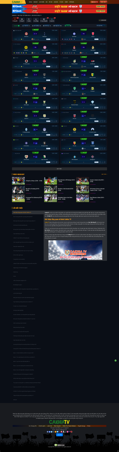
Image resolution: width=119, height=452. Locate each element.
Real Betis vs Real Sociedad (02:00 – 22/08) (66, 189)
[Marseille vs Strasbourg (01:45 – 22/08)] (18, 189)
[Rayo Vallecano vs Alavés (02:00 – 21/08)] (82, 198)
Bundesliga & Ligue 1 (17, 284)
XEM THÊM (104, 174)
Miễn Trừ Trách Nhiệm (69, 426)
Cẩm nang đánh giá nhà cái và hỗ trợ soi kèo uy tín (23, 242)
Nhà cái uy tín (95, 2)
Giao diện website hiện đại (18, 246)
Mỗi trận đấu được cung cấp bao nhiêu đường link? (23, 378)
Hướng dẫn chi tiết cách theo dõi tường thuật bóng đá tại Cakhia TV (27, 348)
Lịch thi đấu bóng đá (17, 293)
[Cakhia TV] (17, 2)
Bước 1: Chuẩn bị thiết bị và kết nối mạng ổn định (23, 352)
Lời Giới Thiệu (18, 208)
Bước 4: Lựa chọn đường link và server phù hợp (23, 365)
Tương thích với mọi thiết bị (19, 259)
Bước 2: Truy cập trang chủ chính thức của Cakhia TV (24, 357)
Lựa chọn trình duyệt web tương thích (21, 331)
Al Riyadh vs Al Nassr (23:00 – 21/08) (34, 181)
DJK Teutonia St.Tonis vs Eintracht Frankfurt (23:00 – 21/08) (97, 189)
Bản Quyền (57, 426)
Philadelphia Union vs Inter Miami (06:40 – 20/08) (65, 198)
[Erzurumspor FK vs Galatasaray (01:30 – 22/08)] (18, 198)
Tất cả (69, 25)
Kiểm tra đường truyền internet (19, 323)
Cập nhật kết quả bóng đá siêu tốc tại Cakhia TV (23, 301)
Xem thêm (59, 168)
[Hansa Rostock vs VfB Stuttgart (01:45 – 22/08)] (50, 181)
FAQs (88, 426)
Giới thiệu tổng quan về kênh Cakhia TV (22, 212)
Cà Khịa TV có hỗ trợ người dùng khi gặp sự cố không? (24, 391)
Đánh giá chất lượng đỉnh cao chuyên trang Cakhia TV (24, 220)
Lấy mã (59, 434)
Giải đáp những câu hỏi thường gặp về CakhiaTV (23, 374)
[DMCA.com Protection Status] (59, 444)
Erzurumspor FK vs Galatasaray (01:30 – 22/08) (34, 198)
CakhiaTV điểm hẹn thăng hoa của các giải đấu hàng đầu (25, 263)
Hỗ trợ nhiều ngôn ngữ (18, 254)
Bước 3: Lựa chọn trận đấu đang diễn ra (21, 361)
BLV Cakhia (37, 25)
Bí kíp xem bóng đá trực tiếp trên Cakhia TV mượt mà (24, 318)
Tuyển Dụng (71, 2)
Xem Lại (30, 2)
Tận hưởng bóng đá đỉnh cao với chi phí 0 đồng (23, 250)
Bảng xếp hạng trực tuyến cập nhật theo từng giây (23, 297)
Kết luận (15, 399)
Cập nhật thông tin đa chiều (19, 233)
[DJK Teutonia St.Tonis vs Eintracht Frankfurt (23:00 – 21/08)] (82, 189)
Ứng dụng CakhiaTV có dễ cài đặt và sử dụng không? (24, 386)
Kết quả (50, 2)
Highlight (36, 2)
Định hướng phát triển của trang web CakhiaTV (23, 216)
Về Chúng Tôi (32, 426)
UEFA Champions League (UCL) (20, 280)
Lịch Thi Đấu (41, 2)
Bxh (46, 2)
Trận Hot (27, 25)
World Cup (15, 272)
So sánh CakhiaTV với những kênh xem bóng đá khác (24, 314)
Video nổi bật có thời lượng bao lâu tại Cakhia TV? (23, 395)
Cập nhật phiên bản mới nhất (19, 340)
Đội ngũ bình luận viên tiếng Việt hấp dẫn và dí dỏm (24, 229)
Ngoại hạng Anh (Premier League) (20, 267)
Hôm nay (48, 25)
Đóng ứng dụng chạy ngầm (19, 327)
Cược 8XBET (103, 2)
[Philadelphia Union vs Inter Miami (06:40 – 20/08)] (50, 198)
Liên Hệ (49, 426)
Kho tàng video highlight (18, 310)
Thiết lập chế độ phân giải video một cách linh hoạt (23, 335)
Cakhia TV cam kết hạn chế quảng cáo (21, 237)
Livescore (56, 2)
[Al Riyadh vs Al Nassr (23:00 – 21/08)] (18, 181)
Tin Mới (66, 2)
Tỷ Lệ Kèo (61, 2)
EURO (14, 276)
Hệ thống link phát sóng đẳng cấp (20, 225)
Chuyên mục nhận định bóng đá (20, 306)
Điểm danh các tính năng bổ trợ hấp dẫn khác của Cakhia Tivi (25, 289)
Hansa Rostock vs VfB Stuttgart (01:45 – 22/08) (66, 180)
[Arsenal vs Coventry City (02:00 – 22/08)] (82, 181)
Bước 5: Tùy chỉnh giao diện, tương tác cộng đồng (23, 369)
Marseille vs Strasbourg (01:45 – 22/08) (33, 189)
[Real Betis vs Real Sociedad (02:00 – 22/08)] (50, 189)
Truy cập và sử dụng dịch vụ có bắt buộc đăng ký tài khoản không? (27, 382)
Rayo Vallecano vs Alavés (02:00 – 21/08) (97, 198)
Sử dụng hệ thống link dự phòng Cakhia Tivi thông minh (24, 344)
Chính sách (42, 426)
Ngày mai (58, 25)
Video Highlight (18, 174)
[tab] (15, 20)
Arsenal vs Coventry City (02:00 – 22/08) (97, 180)
